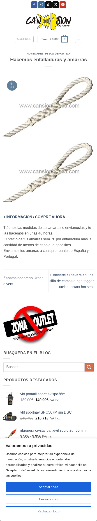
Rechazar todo (48, 511)
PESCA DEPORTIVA (57, 53)
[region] (48, 479)
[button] (24, 39)
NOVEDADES (35, 53)
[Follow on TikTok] (48, 4)
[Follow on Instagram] (41, 4)
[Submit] (89, 367)
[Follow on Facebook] (34, 4)
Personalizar (48, 499)
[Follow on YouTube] (63, 4)
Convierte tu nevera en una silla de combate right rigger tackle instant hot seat (71, 281)
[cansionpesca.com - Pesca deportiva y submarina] (49, 21)
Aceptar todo (48, 487)
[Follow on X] (55, 4)
